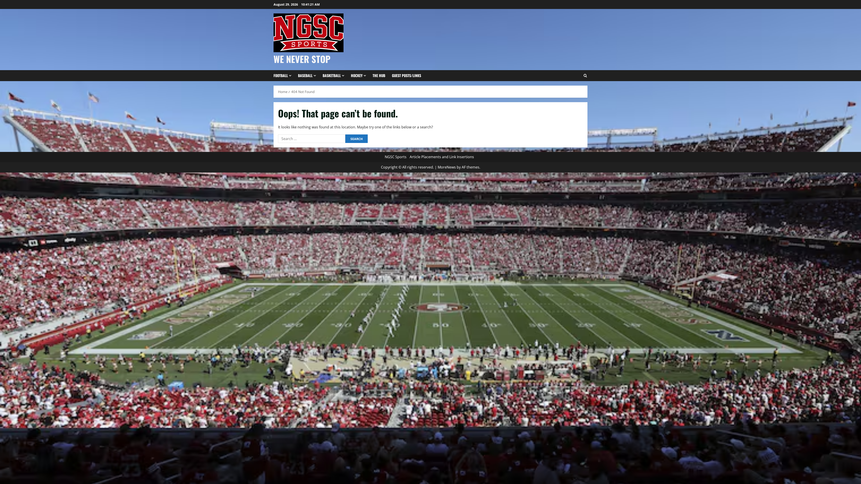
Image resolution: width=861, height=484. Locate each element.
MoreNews (447, 167)
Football (281, 75)
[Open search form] (585, 75)
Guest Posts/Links (406, 75)
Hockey (357, 75)
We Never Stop (302, 59)
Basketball (332, 75)
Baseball (305, 75)
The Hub (379, 75)
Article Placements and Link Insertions (442, 156)
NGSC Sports (396, 156)
